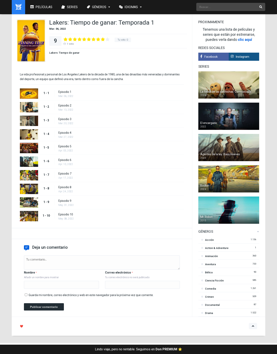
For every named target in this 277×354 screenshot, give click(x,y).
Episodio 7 (64, 173)
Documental (212, 304)
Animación (211, 256)
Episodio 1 (64, 91)
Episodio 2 (64, 105)
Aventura (210, 264)
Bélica (209, 272)
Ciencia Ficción (214, 280)
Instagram (242, 57)
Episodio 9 (64, 200)
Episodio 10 (65, 214)
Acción (209, 239)
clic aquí (245, 39)
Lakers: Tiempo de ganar (64, 52)
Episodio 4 (64, 132)
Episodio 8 (64, 187)
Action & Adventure (217, 248)
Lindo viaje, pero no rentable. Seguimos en (138, 349)
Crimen (209, 296)
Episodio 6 (64, 160)
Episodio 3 (64, 119)
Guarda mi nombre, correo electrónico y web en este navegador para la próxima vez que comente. (91, 295)
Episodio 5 (64, 146)
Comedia (210, 288)
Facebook (211, 57)
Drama (209, 313)
